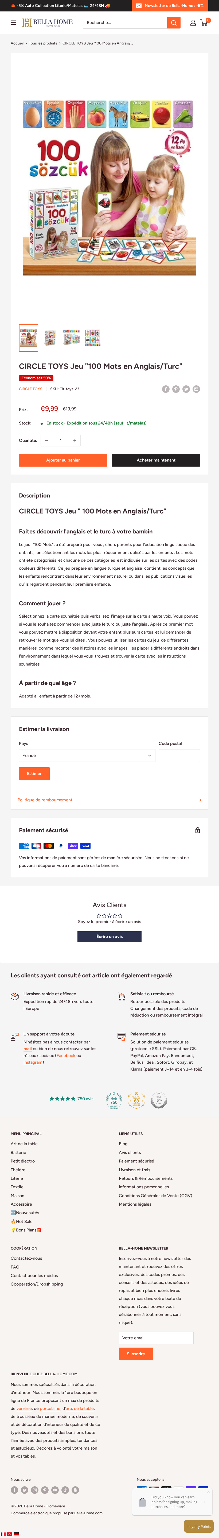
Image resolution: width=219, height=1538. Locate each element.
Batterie (18, 1152)
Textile (17, 1186)
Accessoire (21, 1204)
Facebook (66, 1055)
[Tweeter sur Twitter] (186, 389)
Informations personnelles (144, 1186)
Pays (23, 743)
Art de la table (24, 1143)
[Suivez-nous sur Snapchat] (75, 1490)
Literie (17, 1178)
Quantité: (28, 440)
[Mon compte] (193, 23)
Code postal (170, 743)
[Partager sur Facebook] (166, 389)
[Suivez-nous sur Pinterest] (45, 1490)
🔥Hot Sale (22, 1221)
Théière (18, 1169)
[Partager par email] (196, 389)
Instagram (33, 1062)
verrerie (24, 1408)
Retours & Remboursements (146, 1178)
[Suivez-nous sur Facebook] (14, 1490)
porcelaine (50, 1408)
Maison (17, 1195)
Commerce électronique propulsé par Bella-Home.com (57, 1513)
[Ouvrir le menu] (13, 23)
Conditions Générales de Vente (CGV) (155, 1195)
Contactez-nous (26, 1258)
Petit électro (23, 1161)
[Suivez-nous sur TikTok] (65, 1490)
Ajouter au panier (63, 460)
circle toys (30, 389)
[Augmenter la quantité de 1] (74, 440)
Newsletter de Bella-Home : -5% (174, 5)
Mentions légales (135, 1204)
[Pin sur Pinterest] (176, 389)
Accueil (17, 43)
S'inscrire (136, 1353)
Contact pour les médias (34, 1275)
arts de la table (80, 1408)
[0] (204, 22)
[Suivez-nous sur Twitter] (24, 1490)
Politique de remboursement (45, 799)
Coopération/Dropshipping (37, 1284)
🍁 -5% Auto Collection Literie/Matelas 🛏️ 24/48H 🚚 (60, 5)
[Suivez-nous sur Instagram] (34, 1490)
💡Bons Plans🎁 (26, 1230)
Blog (123, 1143)
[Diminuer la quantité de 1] (46, 440)
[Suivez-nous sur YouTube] (55, 1490)
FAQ (15, 1267)
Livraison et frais (134, 1169)
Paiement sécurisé (136, 1161)
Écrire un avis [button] (109, 936)
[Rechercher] (174, 22)
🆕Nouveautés (25, 1212)
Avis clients (130, 1152)
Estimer (34, 773)
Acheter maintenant (156, 460)
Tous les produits (43, 43)
